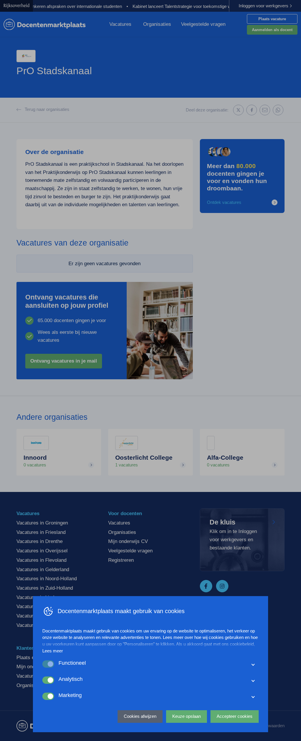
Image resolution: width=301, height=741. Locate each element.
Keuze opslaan (186, 716)
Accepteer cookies (234, 716)
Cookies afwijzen (140, 716)
